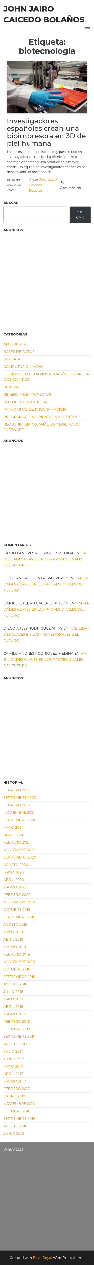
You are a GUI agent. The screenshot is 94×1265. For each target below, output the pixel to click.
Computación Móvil (23, 366)
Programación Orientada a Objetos (40, 417)
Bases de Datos (18, 352)
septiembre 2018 (19, 977)
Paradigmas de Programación (34, 409)
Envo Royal (42, 1257)
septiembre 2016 (19, 1118)
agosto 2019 (15, 924)
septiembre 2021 (19, 820)
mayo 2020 (13, 872)
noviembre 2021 (19, 812)
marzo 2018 (14, 1014)
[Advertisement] (26, 280)
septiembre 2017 (19, 1036)
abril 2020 (13, 879)
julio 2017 (13, 1051)
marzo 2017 (14, 1081)
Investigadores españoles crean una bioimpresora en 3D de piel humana (46, 132)
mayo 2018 (13, 999)
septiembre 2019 (19, 917)
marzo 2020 (15, 887)
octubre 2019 (16, 909)
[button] (87, 28)
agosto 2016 (15, 1126)
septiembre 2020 (19, 857)
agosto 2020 (15, 865)
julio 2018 (13, 991)
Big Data (11, 359)
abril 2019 (13, 939)
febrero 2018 (16, 1021)
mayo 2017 (13, 1066)
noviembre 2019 (19, 902)
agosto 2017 (15, 1044)
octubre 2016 (16, 1111)
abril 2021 (13, 835)
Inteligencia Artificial (26, 402)
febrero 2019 (16, 954)
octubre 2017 (16, 1029)
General (12, 387)
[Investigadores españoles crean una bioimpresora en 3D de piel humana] (47, 86)
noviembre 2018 (19, 962)
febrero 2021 (16, 842)
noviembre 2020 (19, 850)
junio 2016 (13, 1133)
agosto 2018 (15, 984)
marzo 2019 (14, 947)
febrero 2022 (16, 805)
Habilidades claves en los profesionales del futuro (45, 559)
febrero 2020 (17, 894)
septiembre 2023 (19, 797)
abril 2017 (13, 1074)
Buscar (10, 202)
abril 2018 (13, 1006)
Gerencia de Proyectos (27, 394)
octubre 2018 (16, 969)
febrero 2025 (16, 790)
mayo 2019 (13, 932)
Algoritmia (14, 344)
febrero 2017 (16, 1089)
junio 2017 (13, 1059)
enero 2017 (14, 1096)
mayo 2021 (13, 827)
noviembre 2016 (19, 1103)
